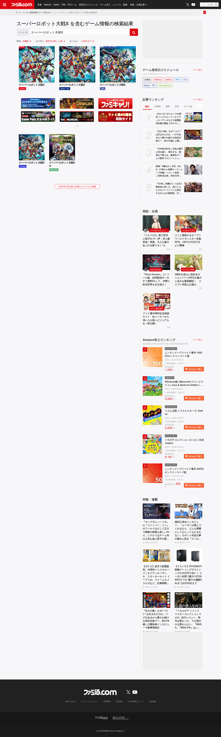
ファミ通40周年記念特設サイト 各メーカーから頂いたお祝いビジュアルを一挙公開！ (156, 318)
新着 (40, 4)
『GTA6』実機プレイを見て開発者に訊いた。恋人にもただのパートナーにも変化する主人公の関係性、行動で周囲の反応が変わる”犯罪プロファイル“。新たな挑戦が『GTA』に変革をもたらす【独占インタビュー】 (169, 188)
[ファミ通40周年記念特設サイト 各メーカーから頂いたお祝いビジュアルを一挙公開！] (156, 301)
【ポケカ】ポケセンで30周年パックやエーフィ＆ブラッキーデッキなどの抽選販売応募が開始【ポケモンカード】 (168, 118)
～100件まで (86, 40)
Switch (56, 4)
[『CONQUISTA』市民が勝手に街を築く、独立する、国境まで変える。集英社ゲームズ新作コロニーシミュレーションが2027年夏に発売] (193, 152)
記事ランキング (153, 99)
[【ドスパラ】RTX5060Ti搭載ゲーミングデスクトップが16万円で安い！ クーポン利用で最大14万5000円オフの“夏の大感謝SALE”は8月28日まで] (188, 555)
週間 (168, 106)
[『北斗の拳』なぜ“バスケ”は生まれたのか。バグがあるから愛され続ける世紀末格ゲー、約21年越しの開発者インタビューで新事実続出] (193, 135)
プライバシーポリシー (90, 701)
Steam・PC (149, 85)
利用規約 (107, 701)
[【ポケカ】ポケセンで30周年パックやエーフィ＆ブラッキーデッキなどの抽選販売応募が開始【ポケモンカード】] (193, 117)
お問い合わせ (70, 701)
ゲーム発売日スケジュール (161, 70)
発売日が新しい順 (54, 40)
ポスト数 (188, 106)
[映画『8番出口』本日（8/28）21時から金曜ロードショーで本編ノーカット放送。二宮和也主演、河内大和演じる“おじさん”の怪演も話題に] (193, 170)
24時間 (157, 106)
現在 (147, 106)
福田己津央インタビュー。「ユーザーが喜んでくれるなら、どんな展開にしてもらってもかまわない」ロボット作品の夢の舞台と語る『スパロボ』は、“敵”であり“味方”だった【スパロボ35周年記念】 (188, 530)
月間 (177, 106)
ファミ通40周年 (156, 308)
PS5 (64, 4)
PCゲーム (72, 4)
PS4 (185, 79)
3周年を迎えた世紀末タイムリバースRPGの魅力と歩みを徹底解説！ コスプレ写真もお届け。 (188, 279)
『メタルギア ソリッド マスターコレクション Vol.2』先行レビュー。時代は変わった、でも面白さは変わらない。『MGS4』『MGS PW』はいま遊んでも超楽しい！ (188, 619)
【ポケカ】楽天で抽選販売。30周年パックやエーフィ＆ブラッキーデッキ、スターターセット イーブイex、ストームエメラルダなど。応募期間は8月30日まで (156, 575)
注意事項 (119, 701)
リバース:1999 (188, 269)
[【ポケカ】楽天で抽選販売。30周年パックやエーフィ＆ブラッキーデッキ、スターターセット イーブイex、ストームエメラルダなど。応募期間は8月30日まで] (156, 555)
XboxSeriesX (165, 85)
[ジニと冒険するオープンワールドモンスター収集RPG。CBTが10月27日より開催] (188, 223)
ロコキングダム (188, 230)
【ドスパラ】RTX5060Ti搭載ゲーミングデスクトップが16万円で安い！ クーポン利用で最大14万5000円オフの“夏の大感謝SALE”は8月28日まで (188, 575)
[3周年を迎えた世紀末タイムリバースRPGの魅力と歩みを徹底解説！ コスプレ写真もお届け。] (188, 262)
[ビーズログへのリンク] (121, 717)
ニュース (117, 4)
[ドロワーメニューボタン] (4, 4)
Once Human (155, 269)
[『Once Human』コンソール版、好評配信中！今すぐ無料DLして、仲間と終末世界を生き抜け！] (156, 262)
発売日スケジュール (88, 4)
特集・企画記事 (137, 4)
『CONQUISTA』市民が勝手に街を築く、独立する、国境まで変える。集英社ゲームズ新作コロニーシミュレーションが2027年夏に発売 (169, 153)
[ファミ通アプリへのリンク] (101, 717)
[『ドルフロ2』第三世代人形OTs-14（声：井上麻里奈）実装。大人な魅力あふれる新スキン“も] (156, 223)
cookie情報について (136, 701)
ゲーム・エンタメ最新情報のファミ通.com (32, 12)
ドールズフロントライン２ (159, 230)
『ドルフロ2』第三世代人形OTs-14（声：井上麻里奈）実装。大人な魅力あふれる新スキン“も (156, 240)
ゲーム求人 (105, 4)
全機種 (25, 40)
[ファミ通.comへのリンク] (22, 4)
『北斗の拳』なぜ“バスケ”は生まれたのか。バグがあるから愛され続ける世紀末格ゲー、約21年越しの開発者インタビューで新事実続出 (168, 136)
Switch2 (47, 4)
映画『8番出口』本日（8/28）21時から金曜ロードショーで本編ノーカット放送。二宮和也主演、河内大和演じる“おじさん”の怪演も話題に (169, 171)
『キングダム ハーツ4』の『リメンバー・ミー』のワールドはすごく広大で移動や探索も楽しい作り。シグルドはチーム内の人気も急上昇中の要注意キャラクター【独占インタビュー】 (156, 530)
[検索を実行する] (134, 32)
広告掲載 (152, 701)
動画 (125, 4)
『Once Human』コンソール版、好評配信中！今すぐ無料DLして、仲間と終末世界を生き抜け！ (156, 279)
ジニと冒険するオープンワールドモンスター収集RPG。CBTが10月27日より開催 (188, 240)
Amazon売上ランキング (159, 339)
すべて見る (197, 70)
